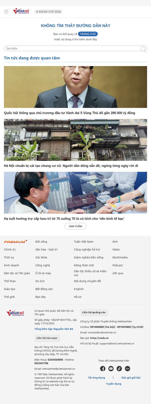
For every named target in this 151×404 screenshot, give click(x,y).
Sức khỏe (41, 257)
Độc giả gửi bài (131, 377)
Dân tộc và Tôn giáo (17, 273)
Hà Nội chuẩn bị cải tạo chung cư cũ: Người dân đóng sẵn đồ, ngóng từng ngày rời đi (71, 166)
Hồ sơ (77, 297)
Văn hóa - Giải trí (46, 249)
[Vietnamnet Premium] (16, 243)
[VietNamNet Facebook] (102, 370)
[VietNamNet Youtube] (111, 370)
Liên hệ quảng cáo (94, 312)
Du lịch (40, 281)
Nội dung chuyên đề (87, 281)
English (79, 289)
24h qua (117, 273)
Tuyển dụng (113, 383)
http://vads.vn (99, 338)
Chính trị (10, 249)
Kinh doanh (11, 265)
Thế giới (9, 297)
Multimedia (120, 257)
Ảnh (115, 241)
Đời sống (41, 241)
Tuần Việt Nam (83, 241)
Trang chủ (88, 34)
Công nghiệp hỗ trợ (87, 249)
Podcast (117, 265)
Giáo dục (10, 289)
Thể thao (10, 281)
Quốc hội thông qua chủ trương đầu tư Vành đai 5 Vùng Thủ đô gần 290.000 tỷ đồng (69, 113)
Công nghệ (42, 265)
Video (116, 249)
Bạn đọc (40, 297)
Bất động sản (44, 289)
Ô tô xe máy (43, 273)
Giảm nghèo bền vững (88, 257)
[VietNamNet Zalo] (127, 370)
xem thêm (75, 226)
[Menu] (6, 11)
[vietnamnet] (21, 14)
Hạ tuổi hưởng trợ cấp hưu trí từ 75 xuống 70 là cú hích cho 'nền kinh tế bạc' (64, 219)
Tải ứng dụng (96, 377)
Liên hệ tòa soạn (46, 338)
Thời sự (9, 257)
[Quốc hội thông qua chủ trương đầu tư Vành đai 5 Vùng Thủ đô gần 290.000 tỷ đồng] (75, 87)
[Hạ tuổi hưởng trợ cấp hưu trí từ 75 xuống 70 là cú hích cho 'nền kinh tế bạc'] (75, 193)
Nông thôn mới (84, 265)
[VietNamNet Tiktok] (119, 370)
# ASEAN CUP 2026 (48, 11)
